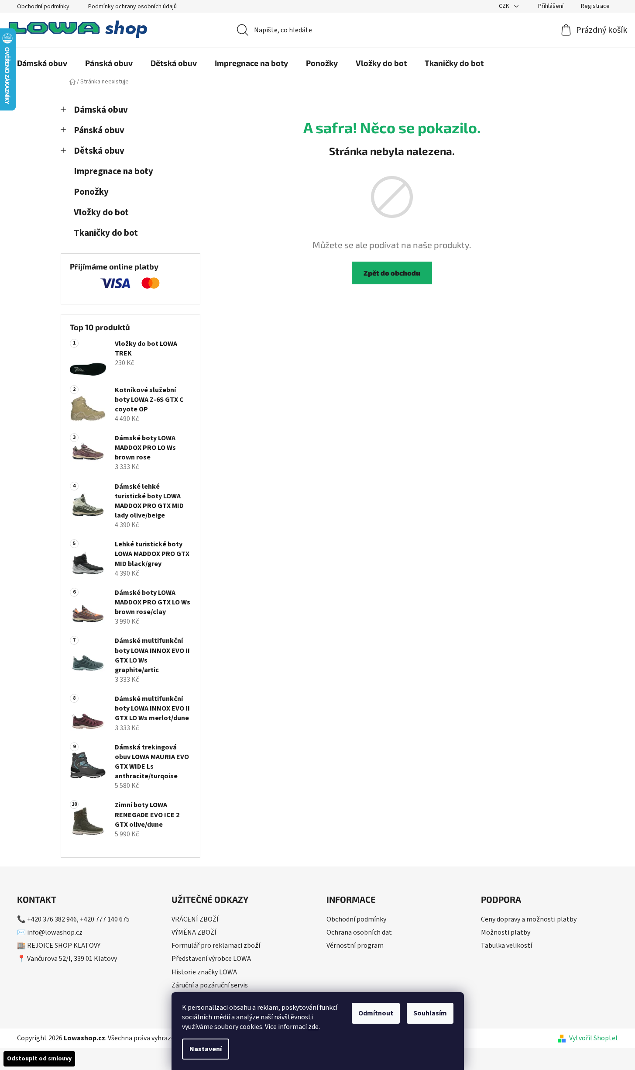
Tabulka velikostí (506, 945)
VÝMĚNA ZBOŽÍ (194, 932)
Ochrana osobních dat (359, 932)
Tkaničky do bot (106, 233)
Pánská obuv (99, 130)
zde (313, 1027)
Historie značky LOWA (204, 972)
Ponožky (91, 192)
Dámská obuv (101, 110)
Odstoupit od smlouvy (39, 1058)
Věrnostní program (355, 945)
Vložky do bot (101, 212)
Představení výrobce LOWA (211, 958)
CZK (505, 6)
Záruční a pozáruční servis (210, 985)
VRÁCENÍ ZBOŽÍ (195, 919)
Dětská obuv (99, 151)
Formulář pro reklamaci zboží (216, 945)
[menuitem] (42, 63)
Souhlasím (430, 1013)
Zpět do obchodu (392, 273)
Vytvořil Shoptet (593, 1038)
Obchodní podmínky (43, 6)
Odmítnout (375, 1013)
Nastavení (205, 1049)
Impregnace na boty (113, 171)
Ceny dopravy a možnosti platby (529, 919)
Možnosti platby (505, 932)
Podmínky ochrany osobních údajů (132, 6)
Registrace (595, 6)
